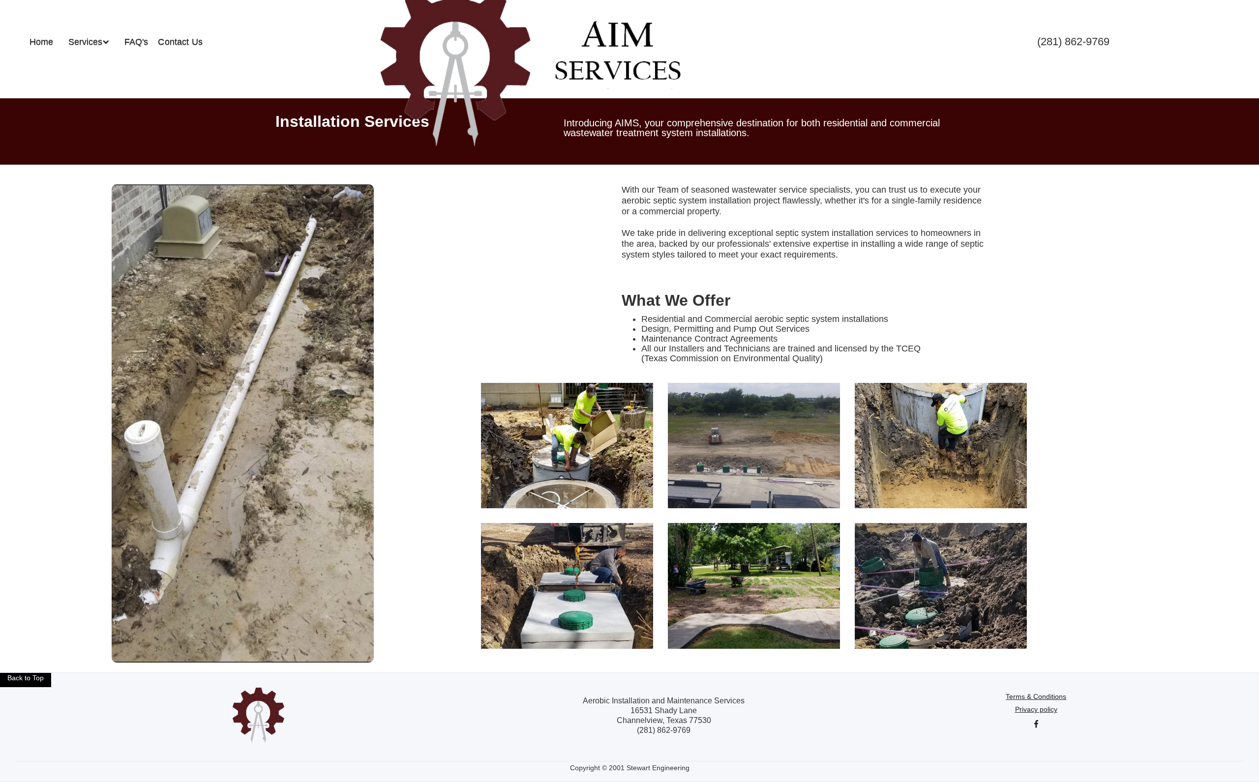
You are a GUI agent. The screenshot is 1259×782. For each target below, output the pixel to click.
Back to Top (25, 678)
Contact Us (180, 42)
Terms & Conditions (1036, 696)
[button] (89, 42)
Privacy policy (1036, 709)
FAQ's (136, 42)
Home (42, 42)
